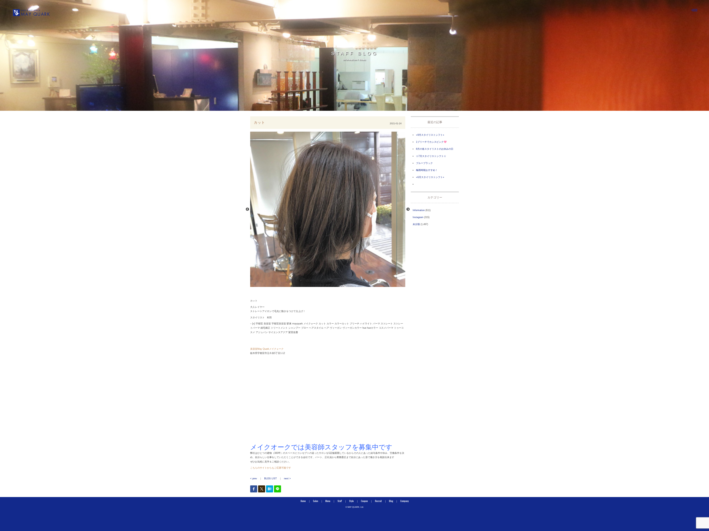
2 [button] (330, 285)
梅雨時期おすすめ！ (427, 170)
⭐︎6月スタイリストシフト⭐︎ (430, 177)
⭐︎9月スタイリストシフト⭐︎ (430, 134)
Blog (391, 501)
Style (351, 501)
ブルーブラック (424, 163)
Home (303, 501)
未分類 (416, 224)
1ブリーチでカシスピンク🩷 (431, 142)
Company (404, 501)
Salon (315, 501)
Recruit (378, 501)
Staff (340, 501)
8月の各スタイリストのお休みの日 (434, 149)
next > (287, 478)
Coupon (364, 501)
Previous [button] (247, 209)
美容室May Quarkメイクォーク (267, 348)
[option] (327, 209)
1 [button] (325, 285)
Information (419, 210)
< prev (253, 478)
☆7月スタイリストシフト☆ (431, 156)
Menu (327, 501)
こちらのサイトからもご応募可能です (270, 467)
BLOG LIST (270, 478)
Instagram (418, 217)
